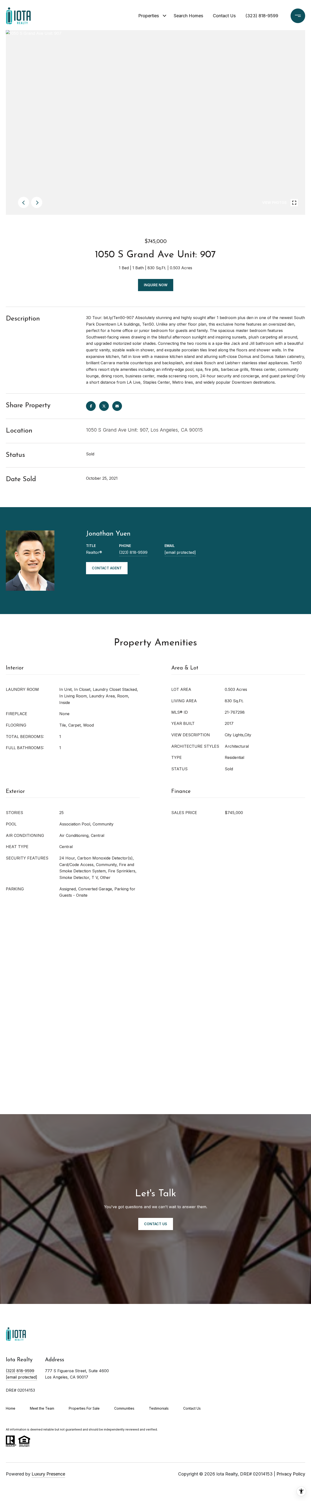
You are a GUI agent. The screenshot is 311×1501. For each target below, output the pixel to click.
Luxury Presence (48, 1473)
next (36, 202)
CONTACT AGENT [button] (107, 568)
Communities (124, 1408)
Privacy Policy (290, 1473)
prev (23, 202)
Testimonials (159, 1408)
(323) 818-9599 (261, 15)
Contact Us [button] (155, 1224)
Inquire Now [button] (155, 285)
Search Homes (188, 15)
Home (10, 1408)
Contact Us (224, 15)
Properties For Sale (84, 1408)
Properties (148, 15)
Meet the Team (42, 1408)
